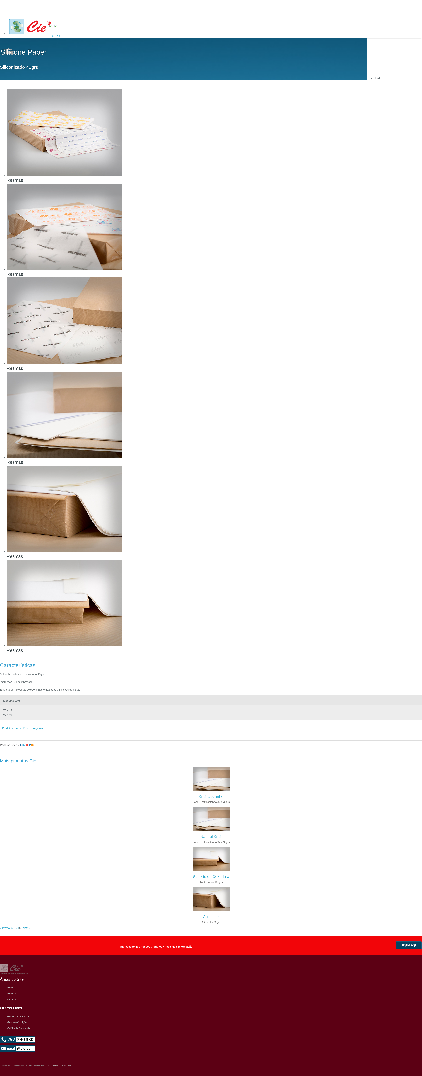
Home (378, 78)
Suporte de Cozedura (211, 877)
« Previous (6, 928)
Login (47, 1065)
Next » (26, 928)
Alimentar (211, 917)
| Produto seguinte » (33, 728)
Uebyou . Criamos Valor (61, 1065)
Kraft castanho (211, 796)
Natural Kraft (211, 836)
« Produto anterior (10, 728)
